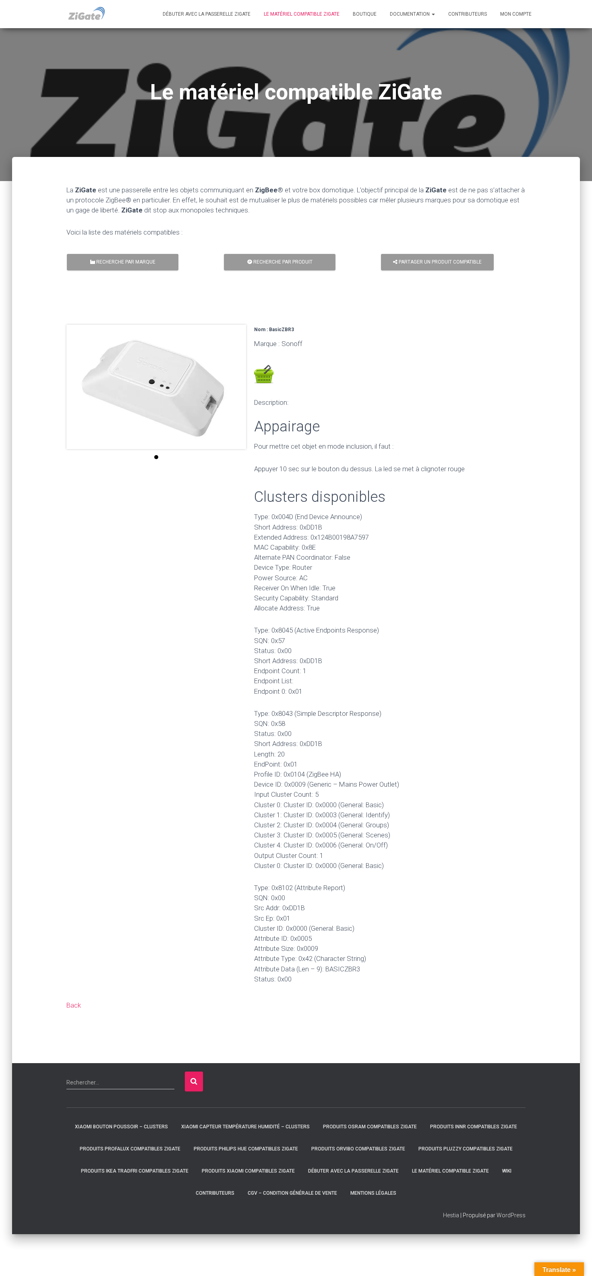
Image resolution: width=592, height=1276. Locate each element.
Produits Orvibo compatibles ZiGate (358, 1149)
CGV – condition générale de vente (292, 1193)
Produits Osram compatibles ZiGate (370, 1127)
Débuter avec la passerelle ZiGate (206, 14)
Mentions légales (373, 1193)
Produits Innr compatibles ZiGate (473, 1127)
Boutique (365, 14)
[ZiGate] (86, 14)
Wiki (506, 1171)
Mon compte (516, 14)
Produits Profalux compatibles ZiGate (130, 1149)
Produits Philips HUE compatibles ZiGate (246, 1149)
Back (73, 1005)
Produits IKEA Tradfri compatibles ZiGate (134, 1171)
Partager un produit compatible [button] (439, 262)
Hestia (451, 1215)
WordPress (511, 1215)
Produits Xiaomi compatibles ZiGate (248, 1171)
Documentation (410, 14)
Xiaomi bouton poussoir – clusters (121, 1127)
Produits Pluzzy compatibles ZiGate (465, 1149)
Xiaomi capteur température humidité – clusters (245, 1127)
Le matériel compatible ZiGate (301, 14)
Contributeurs (467, 14)
